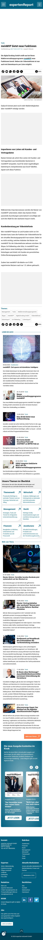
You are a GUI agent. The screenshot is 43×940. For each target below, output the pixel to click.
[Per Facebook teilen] (14, 71)
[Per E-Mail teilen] (3, 71)
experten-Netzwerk (7, 888)
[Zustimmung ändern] (4, 933)
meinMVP (27, 58)
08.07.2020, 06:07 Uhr (17, 49)
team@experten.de (11, 890)
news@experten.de (7, 894)
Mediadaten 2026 (29, 875)
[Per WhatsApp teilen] (10, 71)
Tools (2, 43)
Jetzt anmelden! (7, 924)
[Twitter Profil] (36, 900)
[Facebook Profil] (30, 900)
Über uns (3, 886)
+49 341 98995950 (9, 848)
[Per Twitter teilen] (21, 71)
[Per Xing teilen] (17, 71)
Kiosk (4, 904)
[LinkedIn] (24, 900)
